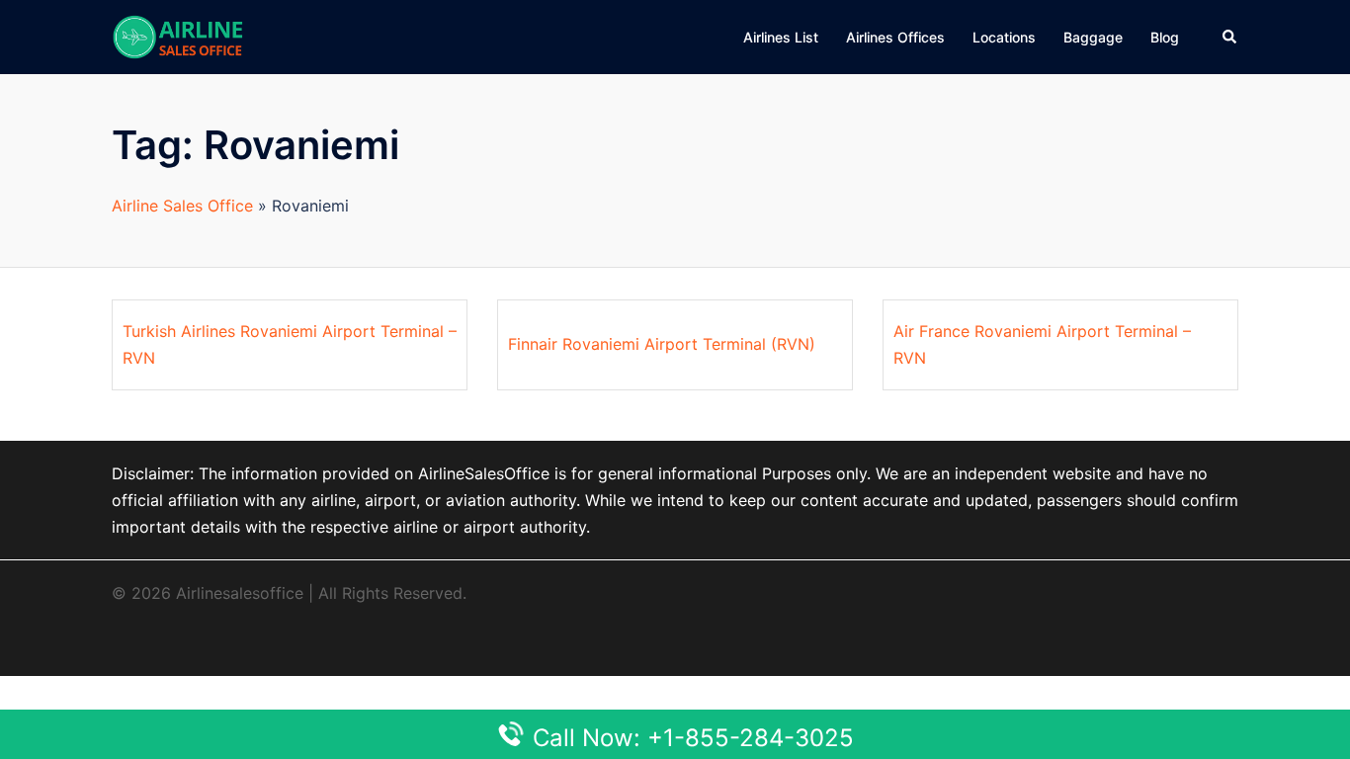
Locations (1004, 37)
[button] (1230, 36)
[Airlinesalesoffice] (178, 35)
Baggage (1093, 37)
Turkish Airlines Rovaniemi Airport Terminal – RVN (290, 344)
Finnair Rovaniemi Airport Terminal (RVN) (661, 344)
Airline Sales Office (182, 205)
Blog (1164, 37)
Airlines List (780, 37)
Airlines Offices (895, 37)
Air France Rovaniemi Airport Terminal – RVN (1042, 344)
